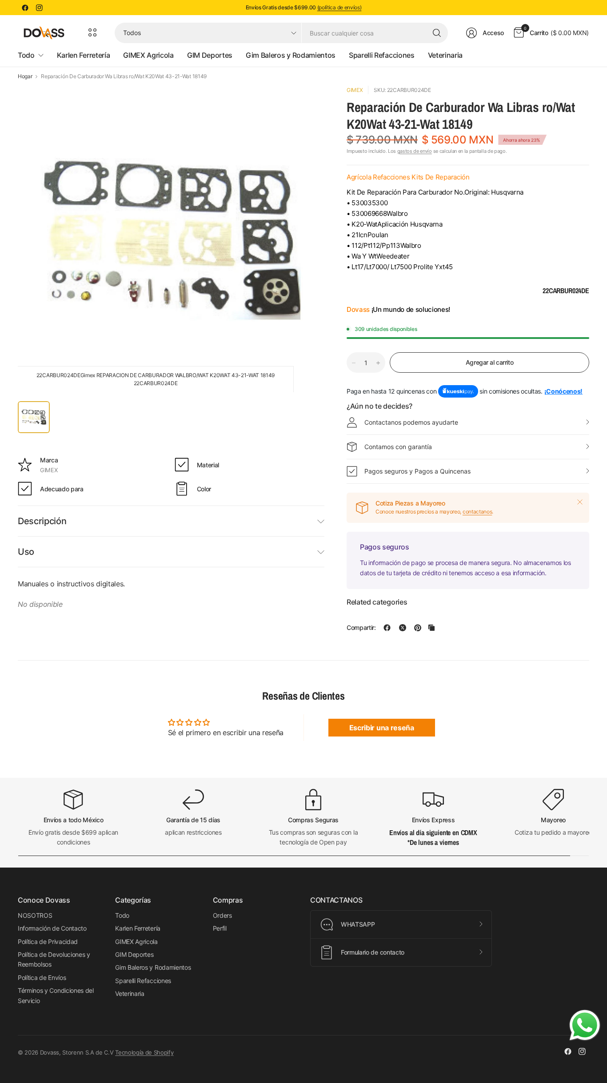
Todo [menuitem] (26, 55)
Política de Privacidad (48, 941)
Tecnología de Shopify (144, 1052)
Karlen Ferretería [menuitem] (83, 55)
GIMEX (355, 90)
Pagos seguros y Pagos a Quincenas (417, 471)
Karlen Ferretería (137, 928)
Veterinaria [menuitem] (445, 55)
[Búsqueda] (437, 33)
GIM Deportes (134, 954)
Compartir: (361, 628)
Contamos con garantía (398, 446)
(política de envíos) (339, 7)
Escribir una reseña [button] (381, 727)
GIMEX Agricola (136, 941)
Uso (26, 551)
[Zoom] (307, 103)
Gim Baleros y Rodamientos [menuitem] (290, 55)
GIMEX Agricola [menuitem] (148, 55)
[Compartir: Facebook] (387, 627)
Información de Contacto (52, 928)
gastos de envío (414, 151)
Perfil (220, 928)
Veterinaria (129, 993)
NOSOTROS (35, 915)
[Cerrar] (580, 502)
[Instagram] (39, 7)
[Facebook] (25, 7)
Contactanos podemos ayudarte (411, 422)
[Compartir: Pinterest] (417, 627)
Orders (222, 915)
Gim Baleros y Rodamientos (153, 967)
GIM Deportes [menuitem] (209, 55)
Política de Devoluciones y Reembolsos (54, 959)
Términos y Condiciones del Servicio (56, 995)
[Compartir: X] (402, 627)
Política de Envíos (42, 977)
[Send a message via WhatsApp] (585, 1025)
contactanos (477, 511)
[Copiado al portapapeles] (431, 627)
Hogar (25, 76)
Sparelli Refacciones (143, 980)
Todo (122, 915)
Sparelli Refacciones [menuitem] (382, 55)
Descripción (42, 521)
